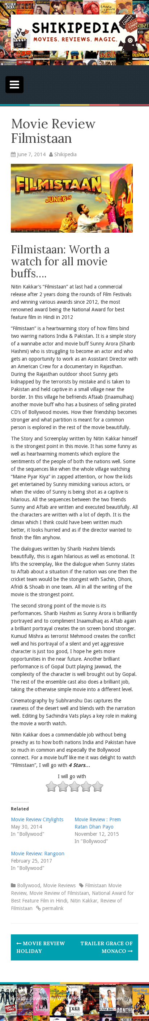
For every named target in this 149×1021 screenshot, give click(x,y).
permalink (52, 908)
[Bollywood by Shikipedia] (74, 32)
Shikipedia (65, 154)
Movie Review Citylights (37, 819)
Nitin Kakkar (83, 901)
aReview (114, 998)
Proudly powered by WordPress (46, 998)
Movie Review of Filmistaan (59, 893)
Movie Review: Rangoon (37, 853)
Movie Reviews (59, 885)
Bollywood (28, 885)
